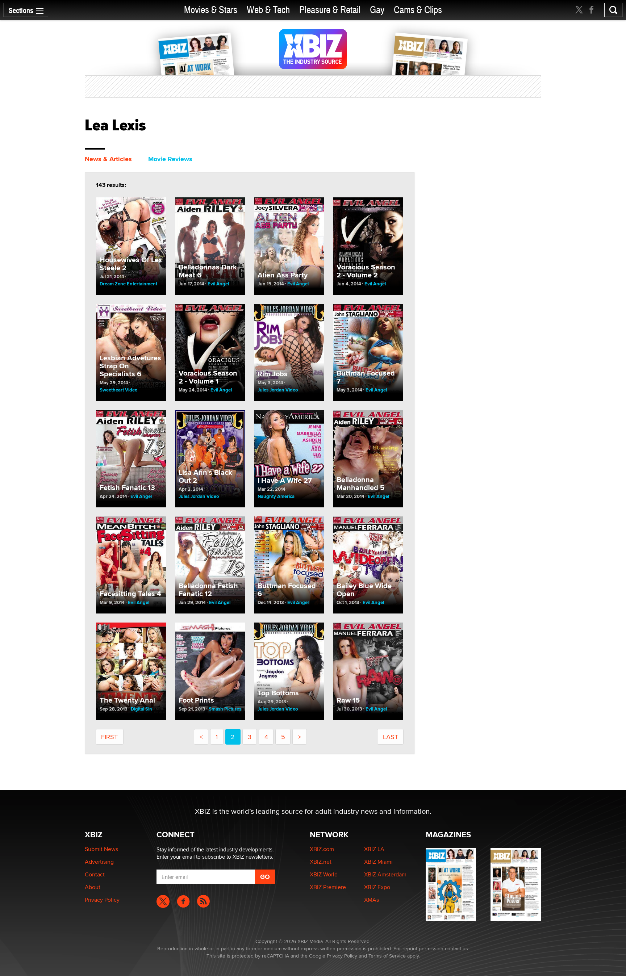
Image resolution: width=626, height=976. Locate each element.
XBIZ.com (322, 849)
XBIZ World (324, 874)
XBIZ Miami (378, 862)
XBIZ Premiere (328, 887)
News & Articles (108, 159)
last (390, 736)
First (109, 736)
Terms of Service (387, 955)
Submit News (101, 849)
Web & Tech (268, 10)
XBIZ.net (320, 862)
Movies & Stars (210, 10)
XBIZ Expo (377, 887)
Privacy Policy (102, 900)
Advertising (99, 862)
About (92, 887)
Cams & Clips (418, 10)
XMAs (371, 900)
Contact (95, 874)
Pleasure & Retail (329, 10)
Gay (377, 10)
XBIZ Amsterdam (385, 874)
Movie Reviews (170, 159)
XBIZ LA (374, 849)
